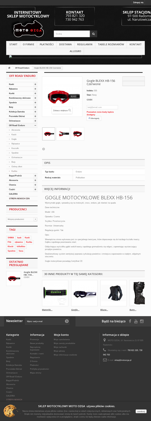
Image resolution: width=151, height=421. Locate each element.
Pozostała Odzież (17, 116)
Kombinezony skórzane (20, 98)
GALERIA (13, 194)
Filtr (9, 242)
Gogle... (75, 309)
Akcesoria (15, 130)
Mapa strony (35, 373)
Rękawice (13, 89)
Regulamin (84, 44)
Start (13, 44)
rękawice (19, 242)
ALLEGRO (75, 51)
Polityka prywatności (39, 369)
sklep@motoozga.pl (122, 360)
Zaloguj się (138, 2)
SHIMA (11, 238)
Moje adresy (59, 351)
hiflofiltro (21, 246)
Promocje (34, 339)
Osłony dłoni (16, 166)
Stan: (89, 95)
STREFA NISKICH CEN (19, 198)
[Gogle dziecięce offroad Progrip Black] (84, 293)
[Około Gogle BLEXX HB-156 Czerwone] (13, 278)
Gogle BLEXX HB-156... (30, 273)
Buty (11, 107)
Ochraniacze (14, 121)
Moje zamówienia (62, 339)
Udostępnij (94, 118)
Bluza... (104, 309)
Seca (21, 251)
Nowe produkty (37, 343)
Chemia (12, 185)
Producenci (18, 209)
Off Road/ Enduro (17, 125)
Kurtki (11, 93)
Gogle (14, 139)
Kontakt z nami (37, 354)
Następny (43, 148)
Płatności (47, 44)
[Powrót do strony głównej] (9, 68)
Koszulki (15, 148)
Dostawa (65, 44)
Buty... (133, 309)
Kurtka (14, 171)
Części (12, 189)
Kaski (11, 84)
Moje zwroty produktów (64, 343)
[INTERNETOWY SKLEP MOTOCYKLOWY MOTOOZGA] (27, 22)
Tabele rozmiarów (111, 44)
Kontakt (135, 44)
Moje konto (61, 335)
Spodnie (13, 102)
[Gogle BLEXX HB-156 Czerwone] (48, 133)
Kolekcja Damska (17, 112)
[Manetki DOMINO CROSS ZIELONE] (55, 293)
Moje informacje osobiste (65, 355)
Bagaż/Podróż (15, 176)
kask (19, 238)
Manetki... (47, 309)
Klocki (10, 246)
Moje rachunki (60, 347)
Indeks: (90, 91)
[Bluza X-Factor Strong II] (113, 293)
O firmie (28, 44)
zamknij (141, 411)
